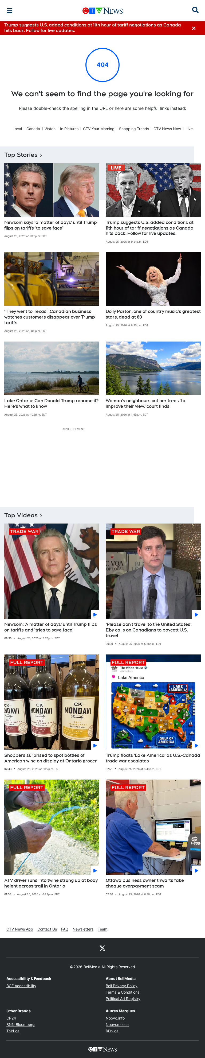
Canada (33, 128)
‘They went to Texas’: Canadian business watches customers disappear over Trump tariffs (49, 317)
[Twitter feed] (102, 948)
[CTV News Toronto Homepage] (102, 10)
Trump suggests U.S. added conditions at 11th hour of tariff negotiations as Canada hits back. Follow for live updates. (150, 228)
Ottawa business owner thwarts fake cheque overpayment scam (145, 883)
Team (102, 929)
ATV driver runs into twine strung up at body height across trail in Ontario (51, 883)
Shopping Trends (134, 128)
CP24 (11, 1018)
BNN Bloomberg (20, 1024)
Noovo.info (115, 1018)
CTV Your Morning (99, 128)
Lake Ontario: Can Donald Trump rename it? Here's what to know (51, 403)
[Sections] (9, 10)
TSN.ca (12, 1031)
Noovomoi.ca (117, 1024)
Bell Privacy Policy (121, 985)
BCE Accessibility (21, 985)
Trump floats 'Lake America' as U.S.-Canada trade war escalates (153, 758)
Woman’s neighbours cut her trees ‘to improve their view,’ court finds (145, 403)
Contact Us (47, 929)
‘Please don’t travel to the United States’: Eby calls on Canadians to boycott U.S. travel (149, 630)
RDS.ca (112, 1031)
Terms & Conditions (122, 992)
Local (17, 128)
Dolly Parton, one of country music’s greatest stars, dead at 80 (153, 314)
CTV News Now (167, 128)
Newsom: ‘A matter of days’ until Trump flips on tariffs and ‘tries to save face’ (50, 627)
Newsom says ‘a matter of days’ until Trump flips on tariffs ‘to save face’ (50, 225)
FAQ (64, 929)
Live (189, 128)
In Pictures (69, 128)
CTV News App (19, 929)
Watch (50, 128)
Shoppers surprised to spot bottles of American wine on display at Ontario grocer (50, 758)
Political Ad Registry (123, 998)
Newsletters (83, 929)
